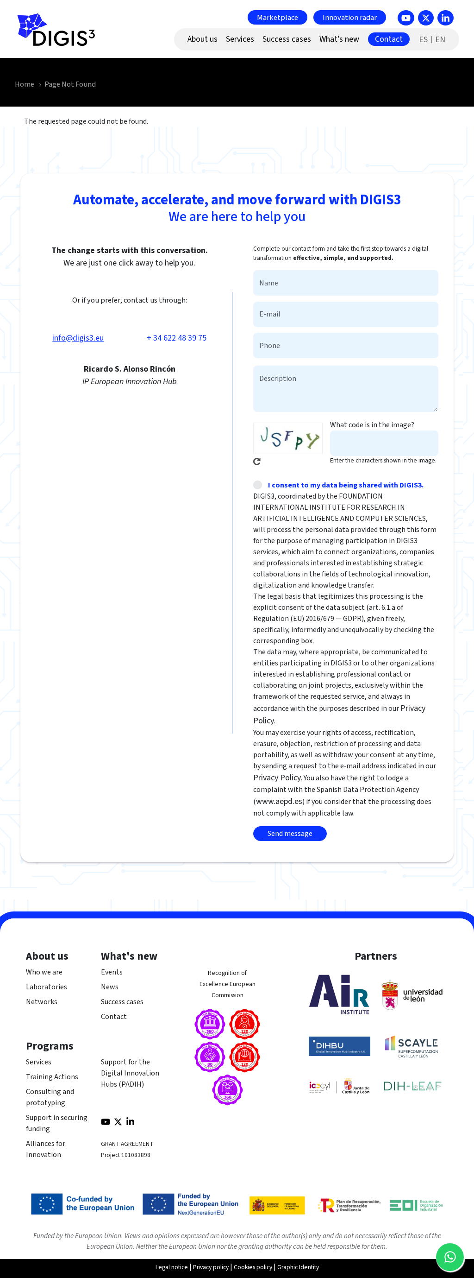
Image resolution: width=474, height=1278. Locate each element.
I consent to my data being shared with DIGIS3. (346, 485)
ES (423, 39)
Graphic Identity (298, 1267)
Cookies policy (253, 1267)
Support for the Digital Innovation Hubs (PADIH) (130, 1073)
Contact (114, 1017)
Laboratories (46, 987)
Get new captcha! (257, 461)
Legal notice (172, 1267)
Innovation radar (350, 17)
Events (112, 972)
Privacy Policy (277, 778)
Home (24, 84)
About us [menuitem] (202, 39)
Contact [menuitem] (389, 39)
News (109, 987)
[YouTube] (406, 17)
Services (38, 1062)
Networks (41, 1002)
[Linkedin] (445, 17)
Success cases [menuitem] (286, 39)
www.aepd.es (279, 801)
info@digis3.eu (78, 338)
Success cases (122, 1002)
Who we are (44, 972)
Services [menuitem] (240, 39)
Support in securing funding (56, 1123)
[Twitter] (426, 17)
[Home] (60, 35)
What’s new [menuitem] (339, 39)
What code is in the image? (372, 425)
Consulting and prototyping (50, 1097)
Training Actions (52, 1077)
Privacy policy (211, 1267)
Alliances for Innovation (45, 1149)
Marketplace (277, 17)
